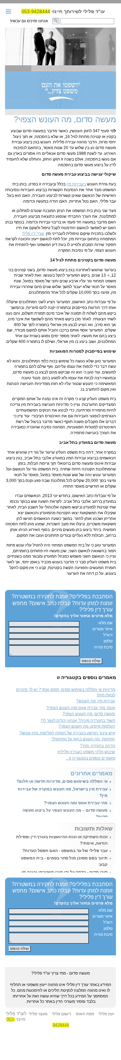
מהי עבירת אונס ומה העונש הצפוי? (76, 803)
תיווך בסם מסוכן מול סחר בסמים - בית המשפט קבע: (64, 861)
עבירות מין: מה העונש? (95, 701)
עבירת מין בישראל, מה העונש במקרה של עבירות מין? (63, 792)
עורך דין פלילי (33, 233)
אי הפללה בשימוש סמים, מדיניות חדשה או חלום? (62, 781)
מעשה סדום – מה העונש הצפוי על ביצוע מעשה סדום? (65, 813)
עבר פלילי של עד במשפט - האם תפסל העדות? (65, 850)
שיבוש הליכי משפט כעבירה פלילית (86, 751)
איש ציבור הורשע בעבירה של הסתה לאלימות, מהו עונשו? (67, 733)
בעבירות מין (76, 184)
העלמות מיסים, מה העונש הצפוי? (86, 726)
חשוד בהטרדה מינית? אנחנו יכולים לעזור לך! (78, 720)
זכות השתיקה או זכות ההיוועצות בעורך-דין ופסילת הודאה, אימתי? (62, 840)
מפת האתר (84, 1014)
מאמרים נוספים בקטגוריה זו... (90, 758)
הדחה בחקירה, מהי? (97, 745)
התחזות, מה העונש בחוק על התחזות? (83, 739)
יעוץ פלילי (106, 1014)
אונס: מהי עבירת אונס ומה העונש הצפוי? (80, 707)
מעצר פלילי (38, 1014)
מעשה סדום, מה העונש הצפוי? (89, 713)
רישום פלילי (61, 1014)
